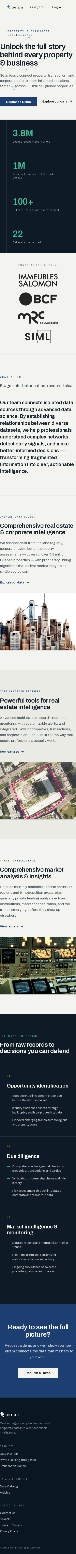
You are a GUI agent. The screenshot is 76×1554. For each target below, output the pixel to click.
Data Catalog (9, 1486)
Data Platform (9, 1453)
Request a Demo (18, 102)
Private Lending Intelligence (18, 1459)
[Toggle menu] (69, 7)
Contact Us (8, 1513)
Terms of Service (11, 1525)
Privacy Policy (9, 1531)
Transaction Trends (13, 1466)
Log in (56, 7)
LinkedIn (5, 1519)
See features (9, 751)
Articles (5, 1492)
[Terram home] (14, 7)
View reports (9, 926)
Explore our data (54, 101)
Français (37, 7)
